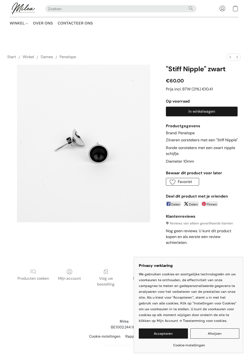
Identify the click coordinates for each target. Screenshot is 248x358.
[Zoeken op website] (190, 8)
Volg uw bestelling (106, 281)
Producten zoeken (33, 278)
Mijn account (69, 278)
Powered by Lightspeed (124, 345)
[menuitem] (230, 57)
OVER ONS (43, 23)
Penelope (68, 56)
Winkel (28, 56)
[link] (189, 343)
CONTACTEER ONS (75, 23)
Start (11, 56)
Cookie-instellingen (104, 336)
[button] (23, 8)
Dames (47, 56)
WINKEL (18, 23)
